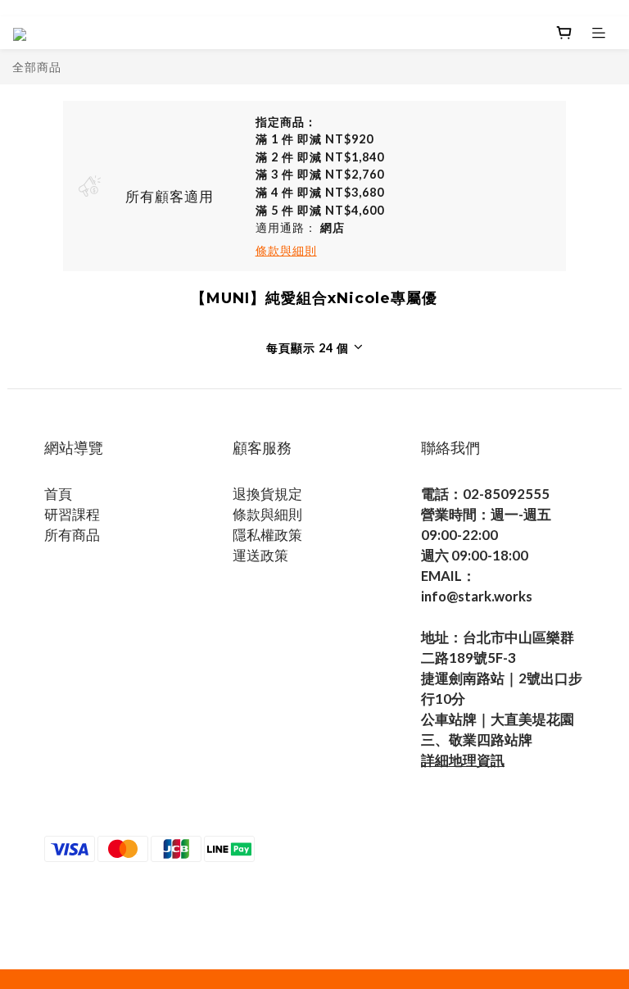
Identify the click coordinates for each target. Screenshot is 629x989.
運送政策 (260, 555)
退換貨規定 (267, 493)
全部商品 (36, 67)
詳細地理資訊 (463, 760)
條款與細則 (267, 514)
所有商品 (72, 534)
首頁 (58, 493)
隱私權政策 (267, 534)
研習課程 (72, 514)
